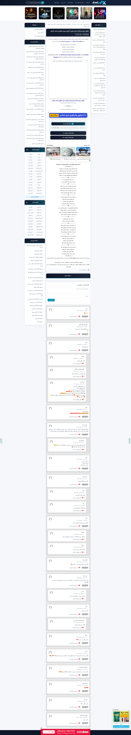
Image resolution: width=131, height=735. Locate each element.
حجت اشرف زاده (39, 193)
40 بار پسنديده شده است (83, 270)
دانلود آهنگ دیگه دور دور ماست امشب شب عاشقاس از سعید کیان (99, 85)
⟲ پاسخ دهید (85, 316)
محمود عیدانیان (30, 229)
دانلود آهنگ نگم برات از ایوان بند (35, 290)
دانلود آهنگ (39, 321)
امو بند (39, 157)
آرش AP (30, 157)
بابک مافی (30, 173)
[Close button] (129, 710)
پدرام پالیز (39, 179)
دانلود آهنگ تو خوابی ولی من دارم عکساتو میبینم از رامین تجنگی (99, 47)
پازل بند (30, 176)
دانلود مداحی (70, 2)
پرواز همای (39, 182)
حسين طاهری (39, 212)
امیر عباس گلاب (39, 168)
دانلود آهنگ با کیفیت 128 (68, 133)
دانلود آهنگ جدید (38, 318)
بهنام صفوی (39, 173)
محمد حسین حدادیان (39, 232)
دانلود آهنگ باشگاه (38, 287)
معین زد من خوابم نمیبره (37, 315)
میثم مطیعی (30, 226)
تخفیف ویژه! (121, 726)
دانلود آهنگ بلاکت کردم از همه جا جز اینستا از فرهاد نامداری (99, 92)
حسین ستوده (39, 209)
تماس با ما (63, 2)
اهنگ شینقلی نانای (38, 254)
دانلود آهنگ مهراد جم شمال (36, 260)
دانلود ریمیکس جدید (39, 36)
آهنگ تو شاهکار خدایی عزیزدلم (35, 257)
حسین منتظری (30, 190)
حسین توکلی (30, 187)
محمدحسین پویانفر (39, 226)
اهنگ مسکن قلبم (38, 250)
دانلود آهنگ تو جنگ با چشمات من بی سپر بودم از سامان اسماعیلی (99, 34)
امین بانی (39, 162)
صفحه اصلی (79, 24)
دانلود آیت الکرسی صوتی (37, 312)
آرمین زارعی (30, 165)
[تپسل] (48, 112)
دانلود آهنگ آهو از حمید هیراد (35, 305)
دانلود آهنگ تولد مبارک (37, 280)
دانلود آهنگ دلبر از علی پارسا (36, 302)
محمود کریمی (30, 221)
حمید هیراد (30, 182)
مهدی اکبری (39, 223)
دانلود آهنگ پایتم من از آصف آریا (35, 277)
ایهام (39, 154)
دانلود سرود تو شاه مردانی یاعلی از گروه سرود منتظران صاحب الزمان (70, 31)
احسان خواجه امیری (39, 171)
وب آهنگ (88, 2)
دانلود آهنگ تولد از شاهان (99, 29)
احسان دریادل (30, 168)
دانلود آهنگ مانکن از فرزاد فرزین (35, 284)
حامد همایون (39, 187)
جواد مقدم (30, 207)
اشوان (30, 154)
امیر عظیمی (39, 165)
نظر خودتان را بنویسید (83, 285)
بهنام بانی (30, 171)
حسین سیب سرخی (30, 212)
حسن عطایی (30, 209)
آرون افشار (30, 162)
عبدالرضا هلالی (39, 221)
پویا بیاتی (30, 179)
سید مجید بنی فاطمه (39, 218)
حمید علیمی (39, 215)
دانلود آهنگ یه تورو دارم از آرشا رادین (35, 135)
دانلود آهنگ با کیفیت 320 (68, 137)
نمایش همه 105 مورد (35, 196)
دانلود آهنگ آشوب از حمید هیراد (35, 269)
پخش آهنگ (56, 2)
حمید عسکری (39, 190)
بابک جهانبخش (39, 176)
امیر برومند (39, 207)
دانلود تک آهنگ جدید (79, 2)
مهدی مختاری (30, 223)
